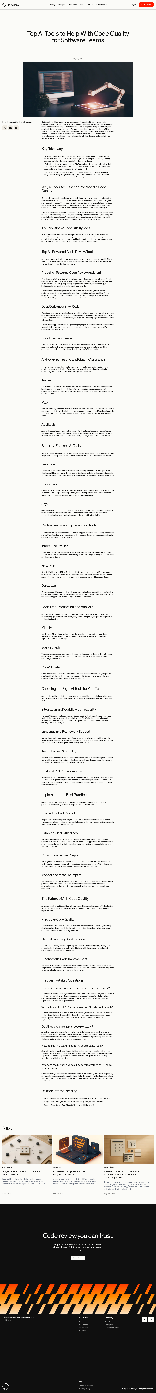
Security (82, 1331)
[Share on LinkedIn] (10, 127)
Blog (81, 1322)
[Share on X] (4, 127)
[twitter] (144, 1319)
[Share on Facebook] (16, 127)
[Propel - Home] (10, 5)
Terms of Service (86, 1386)
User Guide (83, 1328)
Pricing (52, 5)
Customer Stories (112, 1328)
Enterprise (62, 5)
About (90, 5)
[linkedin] (151, 1319)
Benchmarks (84, 1325)
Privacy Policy (84, 1389)
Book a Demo (146, 4)
